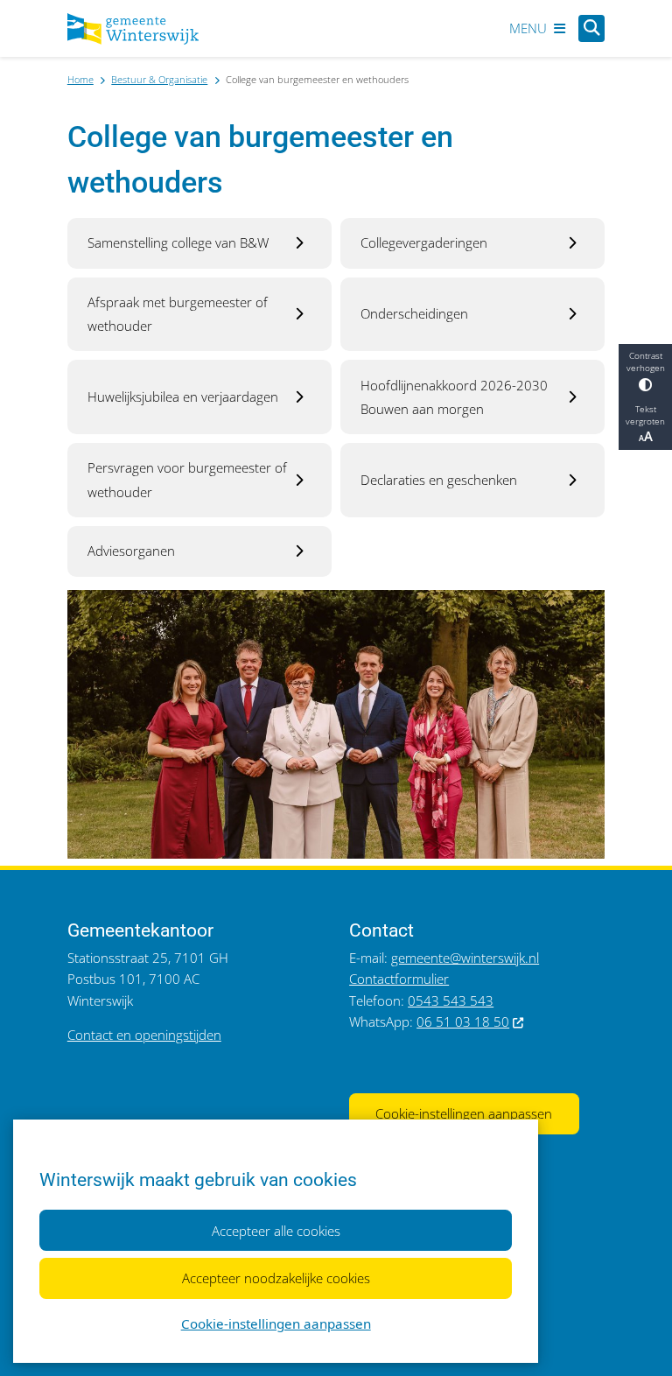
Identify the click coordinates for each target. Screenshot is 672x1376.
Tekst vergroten (645, 415)
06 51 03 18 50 (462, 1021)
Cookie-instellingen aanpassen (276, 1323)
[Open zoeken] (591, 28)
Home (80, 79)
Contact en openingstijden (144, 1034)
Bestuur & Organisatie (159, 79)
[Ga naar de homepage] (133, 29)
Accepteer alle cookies (276, 1230)
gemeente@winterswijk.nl (465, 957)
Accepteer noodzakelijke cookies (276, 1278)
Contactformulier (399, 978)
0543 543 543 (451, 1000)
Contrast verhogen (645, 361)
